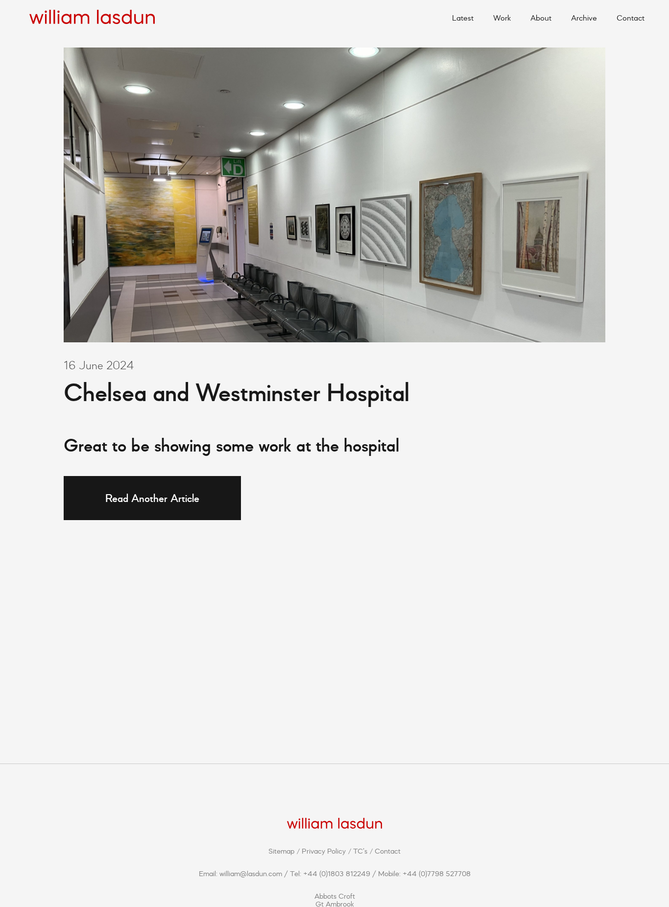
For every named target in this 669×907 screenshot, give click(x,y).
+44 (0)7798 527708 (437, 873)
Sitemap (281, 851)
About (540, 18)
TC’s (360, 851)
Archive (584, 18)
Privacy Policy (324, 851)
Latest (463, 18)
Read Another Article (152, 498)
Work (502, 18)
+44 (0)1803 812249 (336, 873)
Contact (631, 18)
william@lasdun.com (250, 873)
